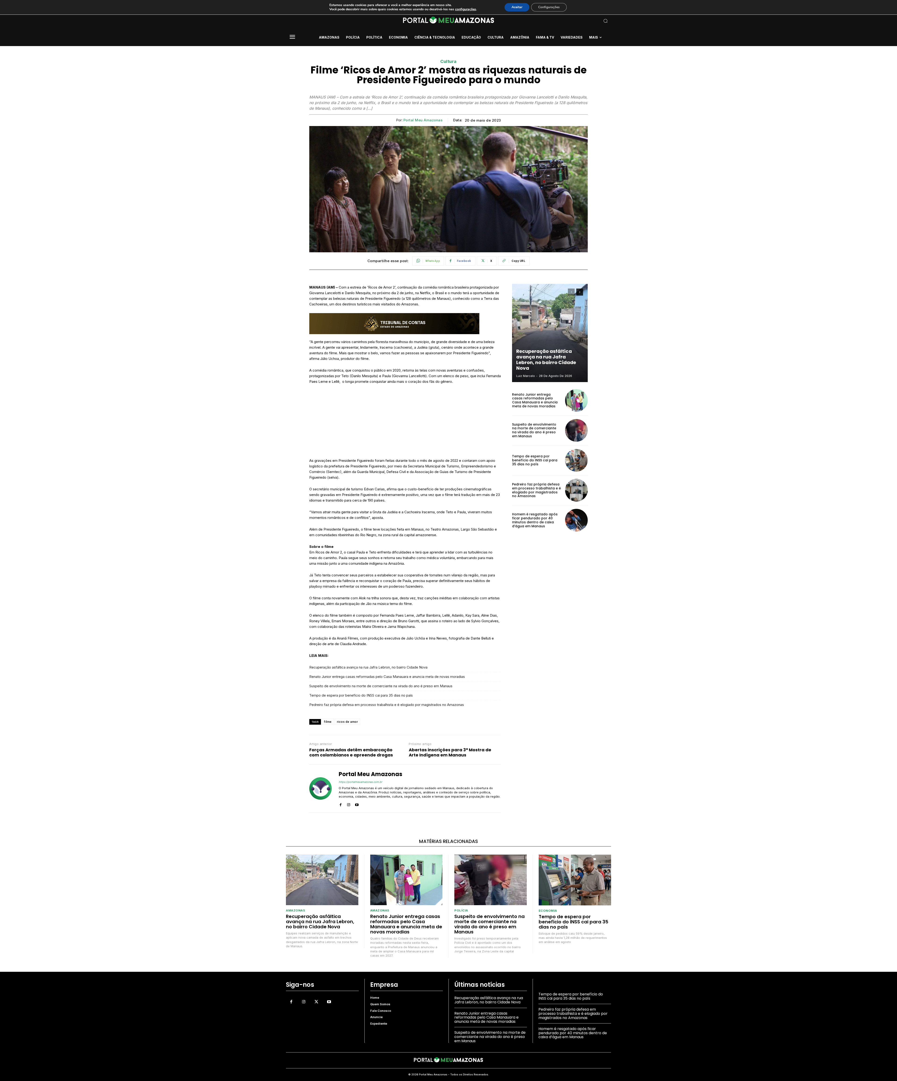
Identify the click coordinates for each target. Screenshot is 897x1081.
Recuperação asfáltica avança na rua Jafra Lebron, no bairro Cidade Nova (368, 667)
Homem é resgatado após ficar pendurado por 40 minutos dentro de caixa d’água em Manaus (535, 520)
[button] (574, 20)
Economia (548, 910)
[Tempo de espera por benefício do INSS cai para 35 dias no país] (576, 460)
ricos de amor (347, 721)
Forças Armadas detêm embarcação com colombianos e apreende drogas (351, 752)
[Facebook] (340, 804)
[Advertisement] (405, 423)
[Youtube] (357, 804)
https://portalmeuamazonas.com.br (360, 782)
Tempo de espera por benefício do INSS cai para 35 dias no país (361, 695)
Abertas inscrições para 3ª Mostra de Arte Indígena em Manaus (450, 752)
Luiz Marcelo (525, 376)
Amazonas (295, 910)
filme (328, 721)
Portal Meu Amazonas (423, 120)
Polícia (461, 910)
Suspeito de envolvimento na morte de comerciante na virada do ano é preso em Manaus (380, 686)
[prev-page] (571, 292)
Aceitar (517, 7)
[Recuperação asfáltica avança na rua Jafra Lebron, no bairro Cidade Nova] (550, 333)
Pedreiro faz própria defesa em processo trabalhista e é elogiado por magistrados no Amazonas (386, 704)
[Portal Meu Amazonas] (320, 788)
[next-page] (579, 292)
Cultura (448, 61)
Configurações (549, 7)
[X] (316, 1002)
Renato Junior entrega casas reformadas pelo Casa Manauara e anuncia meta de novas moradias (387, 676)
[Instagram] (348, 804)
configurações (465, 9)
